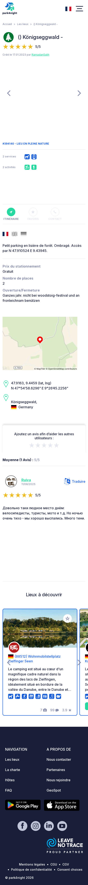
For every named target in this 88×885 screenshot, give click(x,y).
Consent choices (69, 869)
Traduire (78, 481)
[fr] (68, 8)
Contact (55, 219)
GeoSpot (54, 790)
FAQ (8, 790)
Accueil (7, 24)
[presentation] (8, 93)
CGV (65, 864)
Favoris (33, 219)
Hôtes (10, 780)
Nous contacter (59, 759)
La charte (12, 770)
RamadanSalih (40, 54)
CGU (53, 864)
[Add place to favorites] (67, 618)
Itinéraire (11, 219)
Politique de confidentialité (31, 869)
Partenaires (56, 770)
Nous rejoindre (58, 780)
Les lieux (22, 24)
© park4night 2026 (19, 877)
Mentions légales (32, 864)
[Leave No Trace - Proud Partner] (65, 845)
